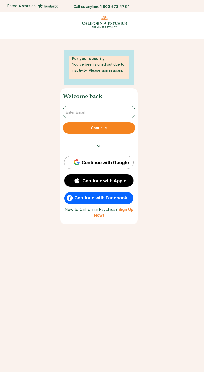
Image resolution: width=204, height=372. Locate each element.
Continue (99, 128)
